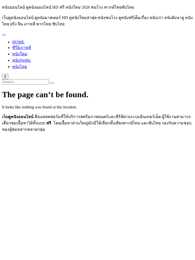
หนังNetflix (21, 60)
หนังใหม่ (19, 54)
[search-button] (52, 83)
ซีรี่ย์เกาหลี (21, 47)
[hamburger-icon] (4, 35)
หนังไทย (19, 66)
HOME (18, 42)
